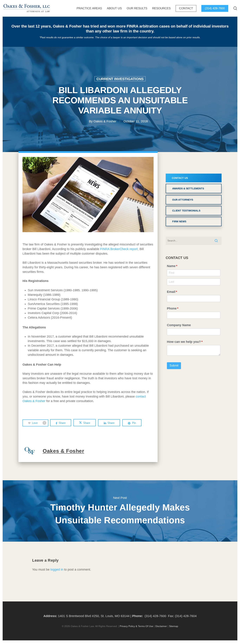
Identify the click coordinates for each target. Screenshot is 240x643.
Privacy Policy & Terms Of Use (136, 626)
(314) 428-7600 (155, 616)
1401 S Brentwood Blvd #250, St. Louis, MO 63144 (93, 616)
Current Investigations (120, 79)
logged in (56, 569)
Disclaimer (161, 626)
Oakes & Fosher (104, 121)
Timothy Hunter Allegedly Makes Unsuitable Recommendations (120, 511)
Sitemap (173, 626)
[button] (194, 178)
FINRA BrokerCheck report (119, 249)
